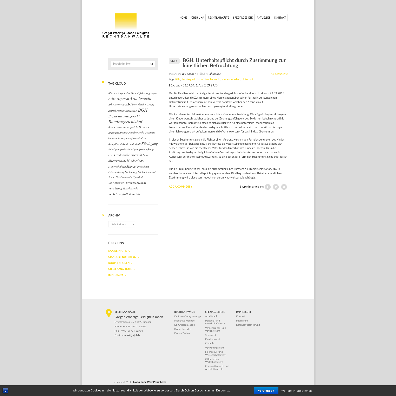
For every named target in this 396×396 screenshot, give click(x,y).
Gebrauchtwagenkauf (120, 138)
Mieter (112, 160)
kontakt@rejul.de (131, 335)
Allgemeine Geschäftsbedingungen (137, 93)
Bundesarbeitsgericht (124, 116)
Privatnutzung (116, 172)
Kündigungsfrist (117, 149)
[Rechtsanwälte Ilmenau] (126, 39)
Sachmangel (132, 172)
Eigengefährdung (118, 132)
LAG (110, 155)
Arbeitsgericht (118, 98)
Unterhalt (247, 79)
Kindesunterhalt (231, 79)
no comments (279, 73)
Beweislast (131, 110)
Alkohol (112, 93)
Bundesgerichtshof (193, 79)
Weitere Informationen (296, 390)
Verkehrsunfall (118, 193)
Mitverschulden (117, 166)
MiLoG (122, 161)
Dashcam (144, 127)
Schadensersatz (148, 172)
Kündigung (149, 143)
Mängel (131, 166)
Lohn (145, 155)
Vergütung (115, 188)
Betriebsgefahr (116, 110)
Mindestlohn (135, 160)
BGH (177, 79)
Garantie (150, 132)
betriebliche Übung (143, 104)
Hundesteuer (140, 138)
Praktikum (143, 166)
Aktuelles (215, 73)
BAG (128, 104)
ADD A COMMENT (179, 187)
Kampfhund (115, 144)
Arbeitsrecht (140, 98)
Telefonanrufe (124, 177)
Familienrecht (212, 79)
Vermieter (135, 193)
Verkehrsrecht (130, 188)
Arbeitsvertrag (116, 104)
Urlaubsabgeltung (136, 182)
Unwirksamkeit (116, 182)
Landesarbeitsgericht (128, 154)
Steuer (112, 177)
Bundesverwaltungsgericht (123, 127)
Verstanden (266, 390)
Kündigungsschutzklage (140, 149)
